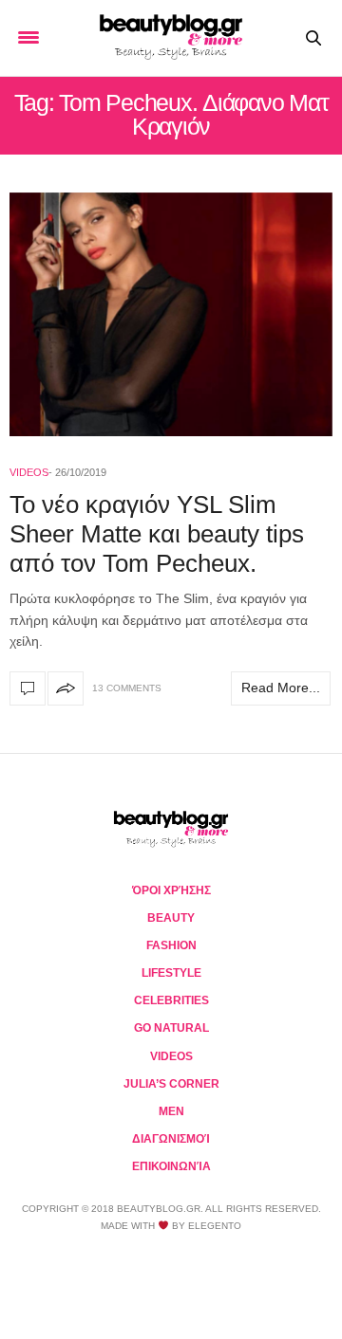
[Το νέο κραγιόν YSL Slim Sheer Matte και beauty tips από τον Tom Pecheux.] (171, 314)
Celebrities (171, 1000)
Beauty (171, 918)
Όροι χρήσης (171, 890)
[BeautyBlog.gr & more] (171, 38)
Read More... (280, 687)
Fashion (171, 945)
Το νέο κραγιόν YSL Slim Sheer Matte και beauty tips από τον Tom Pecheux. (157, 534)
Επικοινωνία (171, 1166)
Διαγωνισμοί (171, 1139)
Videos (29, 472)
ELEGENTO (214, 1225)
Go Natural (171, 1028)
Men (171, 1111)
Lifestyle (171, 973)
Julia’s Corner (171, 1084)
